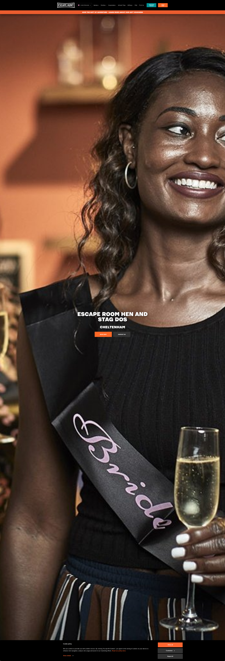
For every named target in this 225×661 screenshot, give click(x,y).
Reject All (170, 656)
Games (96, 5)
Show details (67, 655)
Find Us (141, 5)
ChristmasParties (151, 5)
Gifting (129, 5)
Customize (169, 650)
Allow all (170, 645)
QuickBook (162, 5)
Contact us (122, 334)
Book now (103, 334)
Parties (103, 5)
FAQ (136, 5)
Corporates (111, 5)
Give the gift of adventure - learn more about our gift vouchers (112, 12)
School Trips (121, 5)
